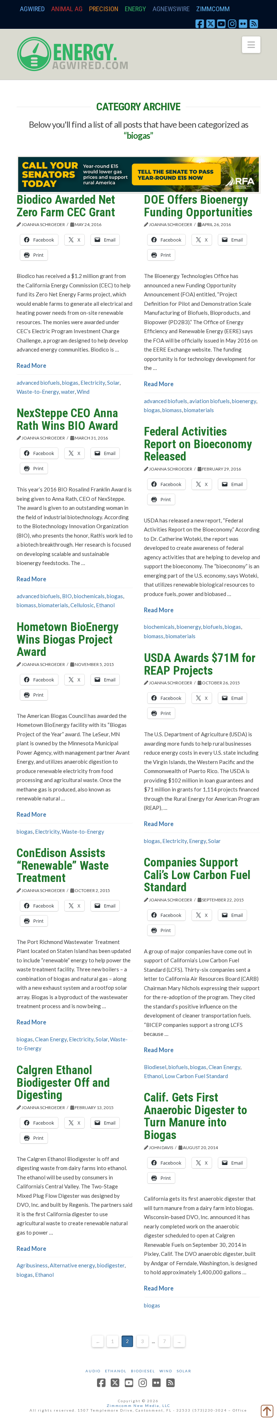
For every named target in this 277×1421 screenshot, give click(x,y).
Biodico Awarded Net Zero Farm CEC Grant (66, 206)
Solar (113, 382)
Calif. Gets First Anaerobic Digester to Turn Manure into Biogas (195, 1116)
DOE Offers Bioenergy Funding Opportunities (198, 206)
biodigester (110, 1265)
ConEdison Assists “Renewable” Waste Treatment (63, 865)
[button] (251, 44)
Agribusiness (32, 1265)
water (68, 391)
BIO (67, 596)
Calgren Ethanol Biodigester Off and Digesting (63, 1082)
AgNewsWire (171, 9)
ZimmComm (213, 9)
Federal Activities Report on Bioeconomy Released (198, 443)
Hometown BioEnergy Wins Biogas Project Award (68, 639)
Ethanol (105, 605)
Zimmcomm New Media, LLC (138, 1405)
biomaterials (199, 410)
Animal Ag (67, 9)
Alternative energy (72, 1265)
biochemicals (89, 596)
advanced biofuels (38, 382)
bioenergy (244, 401)
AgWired (32, 9)
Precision (103, 9)
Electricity (92, 382)
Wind (83, 391)
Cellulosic (82, 605)
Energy (135, 9)
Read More (31, 365)
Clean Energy (51, 1039)
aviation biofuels (209, 401)
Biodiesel (155, 1067)
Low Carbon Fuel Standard (196, 1076)
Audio (93, 1371)
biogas (70, 382)
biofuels (213, 626)
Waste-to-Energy (38, 391)
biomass (172, 410)
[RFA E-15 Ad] (138, 174)
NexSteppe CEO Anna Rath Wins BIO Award (67, 419)
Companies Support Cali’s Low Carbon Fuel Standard (197, 874)
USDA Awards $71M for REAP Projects (199, 664)
